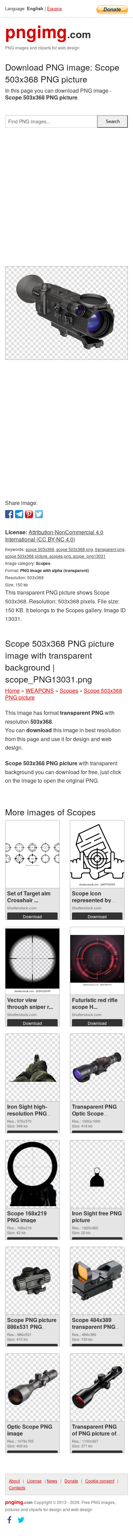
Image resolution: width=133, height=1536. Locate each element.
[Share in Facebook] (9, 514)
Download (32, 916)
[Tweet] (39, 514)
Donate (71, 1481)
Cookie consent (99, 1481)
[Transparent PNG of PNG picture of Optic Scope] (97, 1387)
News (52, 1481)
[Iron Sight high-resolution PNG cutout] (32, 1067)
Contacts (17, 1487)
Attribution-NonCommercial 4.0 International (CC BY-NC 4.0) (54, 535)
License (34, 1481)
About (14, 1481)
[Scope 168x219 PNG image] (32, 1174)
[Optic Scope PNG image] (32, 1387)
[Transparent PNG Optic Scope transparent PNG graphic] (97, 1067)
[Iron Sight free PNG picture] (97, 1174)
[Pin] (29, 514)
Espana (54, 8)
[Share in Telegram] (19, 514)
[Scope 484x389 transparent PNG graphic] (97, 1280)
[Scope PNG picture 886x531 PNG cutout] (32, 1280)
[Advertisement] (66, 199)
